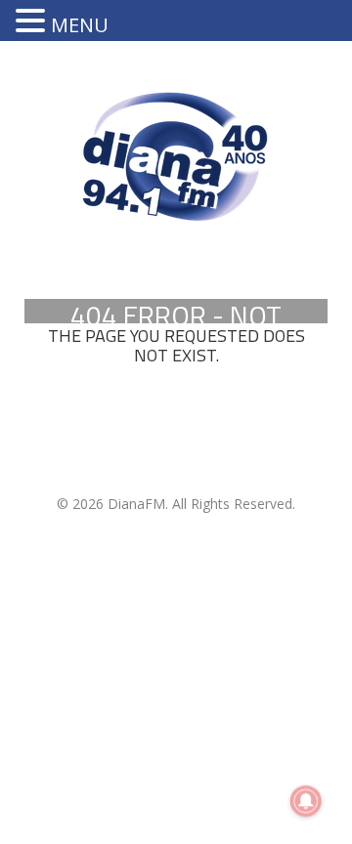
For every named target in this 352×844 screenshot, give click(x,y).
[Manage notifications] (306, 801)
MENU (80, 25)
